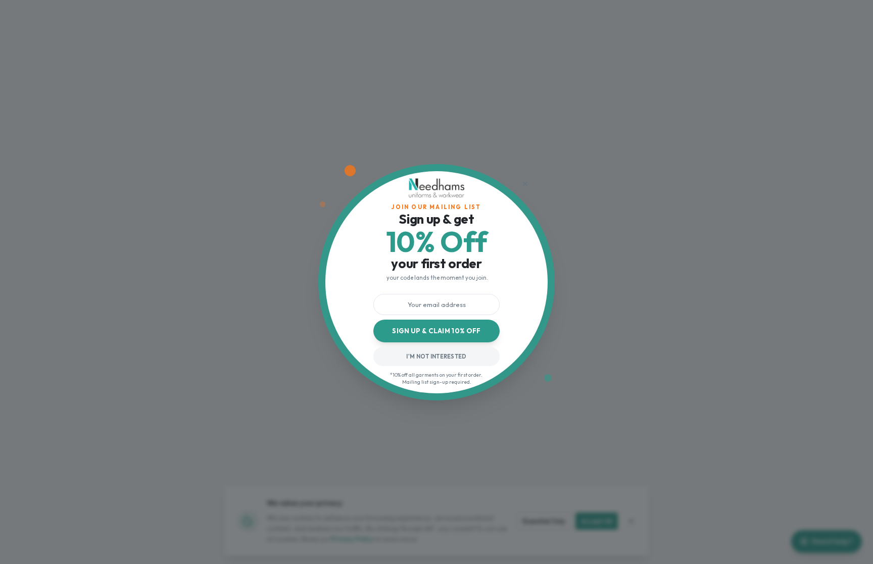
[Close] (524, 184)
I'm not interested (436, 356)
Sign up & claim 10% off (436, 331)
